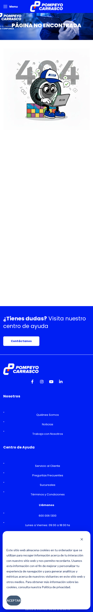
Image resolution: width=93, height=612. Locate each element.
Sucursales (47, 485)
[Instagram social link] (41, 383)
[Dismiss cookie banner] (82, 540)
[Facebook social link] (32, 383)
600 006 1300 (47, 516)
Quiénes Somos (47, 415)
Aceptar (14, 600)
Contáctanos (21, 341)
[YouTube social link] (51, 383)
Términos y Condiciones (48, 494)
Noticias (47, 424)
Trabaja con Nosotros (47, 434)
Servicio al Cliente (47, 466)
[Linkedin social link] (61, 383)
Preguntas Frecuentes (47, 475)
